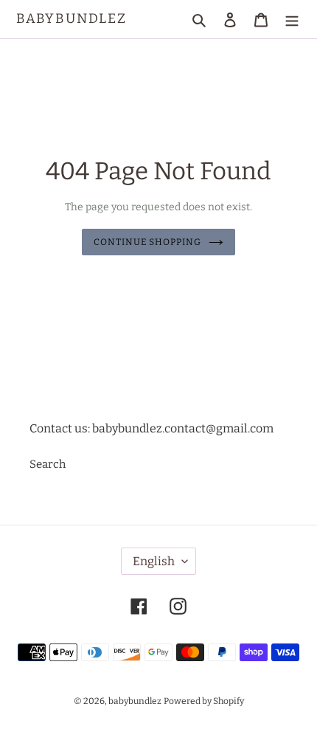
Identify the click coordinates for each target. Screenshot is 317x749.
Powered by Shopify (204, 701)
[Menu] (291, 19)
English (154, 561)
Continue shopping (148, 242)
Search (47, 464)
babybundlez (71, 19)
